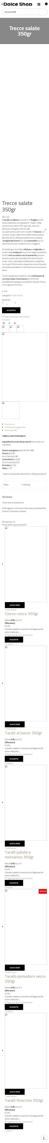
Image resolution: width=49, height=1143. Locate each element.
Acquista (11, 310)
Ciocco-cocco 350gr (21, 613)
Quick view (15, 605)
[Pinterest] (14, 323)
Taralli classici (17, 295)
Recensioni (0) (11, 430)
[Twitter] (9, 323)
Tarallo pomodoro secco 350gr (25, 978)
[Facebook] (4, 323)
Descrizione (10, 424)
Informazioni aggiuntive (15, 427)
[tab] (26, 424)
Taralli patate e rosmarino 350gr (19, 854)
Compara (6, 320)
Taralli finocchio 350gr (24, 1100)
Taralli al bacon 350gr (23, 733)
